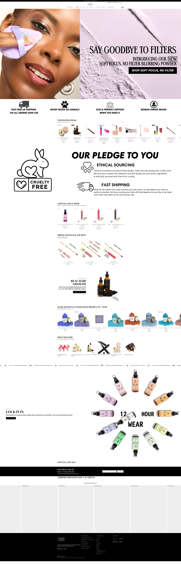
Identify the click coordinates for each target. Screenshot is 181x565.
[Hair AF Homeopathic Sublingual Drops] (77, 130)
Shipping (98, 544)
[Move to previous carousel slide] (88, 97)
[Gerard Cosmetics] (90, 4)
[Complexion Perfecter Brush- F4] (90, 130)
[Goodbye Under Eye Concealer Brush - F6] (171, 130)
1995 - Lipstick (157, 137)
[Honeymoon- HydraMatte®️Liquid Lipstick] (99, 215)
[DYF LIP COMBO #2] (112, 250)
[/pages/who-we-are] (90, 108)
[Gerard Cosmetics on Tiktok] (64, 549)
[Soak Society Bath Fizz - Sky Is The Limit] (149, 319)
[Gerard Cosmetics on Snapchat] (111, 2)
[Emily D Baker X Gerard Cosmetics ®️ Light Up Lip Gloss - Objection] (104, 130)
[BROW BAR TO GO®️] (131, 347)
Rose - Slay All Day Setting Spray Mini (65, 224)
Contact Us (98, 539)
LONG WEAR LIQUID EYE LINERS (104, 354)
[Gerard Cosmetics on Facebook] (58, 549)
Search (97, 548)
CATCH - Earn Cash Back (85, 546)
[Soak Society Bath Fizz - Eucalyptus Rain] (115, 319)
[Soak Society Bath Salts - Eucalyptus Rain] (166, 319)
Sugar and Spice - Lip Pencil (144, 137)
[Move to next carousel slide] (92, 97)
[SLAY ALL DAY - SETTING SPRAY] (90, 347)
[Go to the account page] (121, 7)
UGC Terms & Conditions (101, 551)
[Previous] (79, 1)
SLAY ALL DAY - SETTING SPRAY (90, 354)
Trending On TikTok (84, 548)
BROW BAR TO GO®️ (128, 354)
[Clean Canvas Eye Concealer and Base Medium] (64, 130)
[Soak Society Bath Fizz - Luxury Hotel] (82, 319)
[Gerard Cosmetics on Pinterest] (110, 2)
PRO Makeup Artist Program (86, 537)
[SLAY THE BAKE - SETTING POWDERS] (117, 347)
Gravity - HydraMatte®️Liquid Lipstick (115, 224)
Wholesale (98, 543)
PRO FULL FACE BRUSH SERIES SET (131, 137)
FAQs (97, 541)
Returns (97, 546)
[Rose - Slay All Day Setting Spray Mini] (65, 215)
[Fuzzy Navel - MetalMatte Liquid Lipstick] (82, 215)
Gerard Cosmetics (65, 557)
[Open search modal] (58, 7)
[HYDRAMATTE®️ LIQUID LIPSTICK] (64, 347)
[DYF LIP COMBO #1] (90, 250)
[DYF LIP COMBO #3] (68, 250)
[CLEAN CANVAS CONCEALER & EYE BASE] (77, 347)
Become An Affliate (84, 543)
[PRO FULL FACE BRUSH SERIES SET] (131, 130)
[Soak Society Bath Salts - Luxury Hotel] (65, 319)
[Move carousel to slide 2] (91, 97)
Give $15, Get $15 (84, 544)
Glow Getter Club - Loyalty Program (87, 539)
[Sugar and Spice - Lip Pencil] (144, 130)
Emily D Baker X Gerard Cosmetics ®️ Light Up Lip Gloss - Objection (104, 138)
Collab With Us (84, 541)
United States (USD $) (120, 2)
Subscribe (121, 538)
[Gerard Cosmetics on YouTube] (114, 2)
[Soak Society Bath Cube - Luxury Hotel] (99, 319)
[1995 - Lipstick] (158, 130)
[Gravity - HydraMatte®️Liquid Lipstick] (115, 215)
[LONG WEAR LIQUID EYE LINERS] (104, 347)
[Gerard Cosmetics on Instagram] (109, 2)
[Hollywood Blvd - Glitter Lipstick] (117, 130)
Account (98, 537)
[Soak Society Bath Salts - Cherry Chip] (132, 319)
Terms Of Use (98, 553)
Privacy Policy (98, 550)
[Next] (102, 1)
